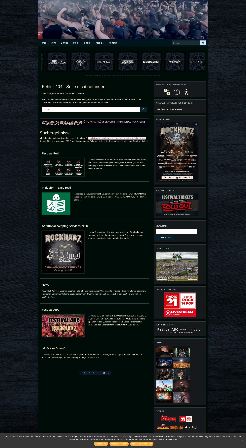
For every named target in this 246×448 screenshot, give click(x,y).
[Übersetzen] (167, 92)
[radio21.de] (180, 301)
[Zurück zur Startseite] (123, 19)
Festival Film (171, 332)
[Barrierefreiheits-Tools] (186, 92)
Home (43, 43)
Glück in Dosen (185, 332)
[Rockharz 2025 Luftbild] (177, 266)
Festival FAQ (50, 153)
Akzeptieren (101, 444)
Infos (75, 43)
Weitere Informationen (142, 444)
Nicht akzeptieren (119, 444)
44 (104, 373)
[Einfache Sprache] (177, 92)
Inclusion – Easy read (56, 187)
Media (99, 43)
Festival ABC (50, 309)
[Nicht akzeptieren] (242, 440)
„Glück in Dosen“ (53, 348)
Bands (64, 43)
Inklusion (195, 329)
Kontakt (113, 43)
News (54, 43)
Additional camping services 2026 (65, 226)
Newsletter (162, 226)
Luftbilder (183, 329)
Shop (87, 43)
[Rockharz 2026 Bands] (177, 152)
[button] (87, 75)
